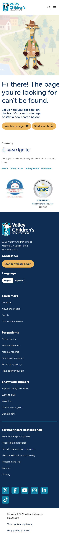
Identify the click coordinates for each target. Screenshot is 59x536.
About (5, 168)
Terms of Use (16, 168)
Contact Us (10, 256)
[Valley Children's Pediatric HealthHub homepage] (21, 7)
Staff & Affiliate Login (18, 264)
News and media (11, 308)
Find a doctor (9, 339)
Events (5, 315)
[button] (55, 7)
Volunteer (7, 401)
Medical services (11, 345)
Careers (6, 467)
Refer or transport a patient (16, 436)
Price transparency (12, 364)
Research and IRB (11, 461)
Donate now (8, 413)
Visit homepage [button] (14, 126)
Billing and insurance (13, 358)
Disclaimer (46, 168)
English (7, 280)
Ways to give (9, 394)
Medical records (10, 351)
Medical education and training (18, 455)
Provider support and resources (18, 448)
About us (6, 302)
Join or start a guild (12, 407)
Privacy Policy (32, 168)
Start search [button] (41, 126)
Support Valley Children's (15, 388)
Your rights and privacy (19, 524)
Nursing (6, 474)
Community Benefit (12, 321)
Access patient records (14, 442)
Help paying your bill (13, 370)
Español (19, 280)
